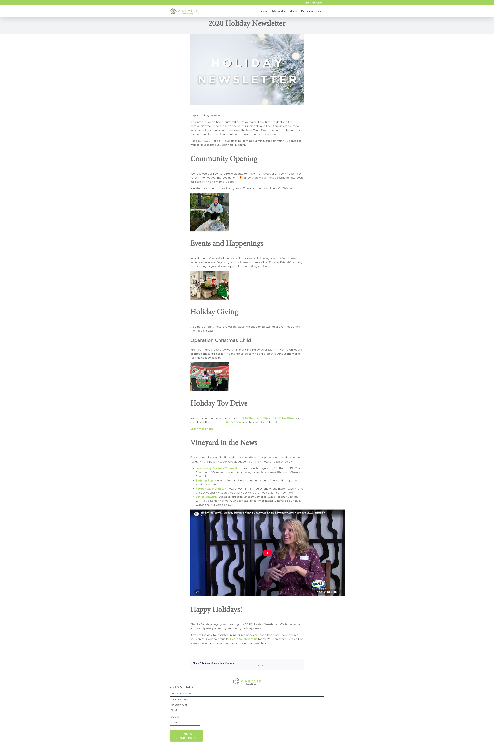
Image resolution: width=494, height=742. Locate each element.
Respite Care (179, 705)
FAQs (174, 722)
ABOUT (175, 717)
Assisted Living (181, 693)
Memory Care (179, 699)
